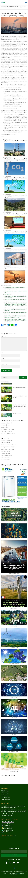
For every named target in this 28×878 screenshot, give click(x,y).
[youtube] (14, 863)
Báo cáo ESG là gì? (8, 294)
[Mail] (22, 863)
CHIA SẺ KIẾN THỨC (5, 457)
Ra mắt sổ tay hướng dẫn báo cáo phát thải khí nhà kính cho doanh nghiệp (15, 214)
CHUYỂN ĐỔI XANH (5, 451)
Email (2, 358)
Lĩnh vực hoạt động (5, 799)
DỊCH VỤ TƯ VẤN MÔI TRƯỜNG (8, 433)
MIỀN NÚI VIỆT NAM (5, 442)
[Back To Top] (14, 868)
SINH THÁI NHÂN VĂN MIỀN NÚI (8, 445)
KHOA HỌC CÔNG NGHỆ (6, 423)
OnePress (18, 873)
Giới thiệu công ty (5, 790)
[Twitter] (18, 863)
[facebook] (6, 863)
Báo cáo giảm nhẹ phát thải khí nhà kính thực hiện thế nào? (15, 250)
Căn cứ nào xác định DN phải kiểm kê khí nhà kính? (15, 141)
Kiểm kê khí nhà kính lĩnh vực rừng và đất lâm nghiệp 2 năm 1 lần (15, 196)
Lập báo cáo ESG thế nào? (7, 815)
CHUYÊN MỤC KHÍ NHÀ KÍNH (7, 429)
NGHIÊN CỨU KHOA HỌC (6, 440)
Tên (2, 353)
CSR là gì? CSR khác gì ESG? (19, 385)
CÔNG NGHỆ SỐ (4, 427)
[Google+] (10, 863)
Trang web (4, 364)
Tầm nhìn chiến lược (5, 797)
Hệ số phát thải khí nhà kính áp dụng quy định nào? (15, 268)
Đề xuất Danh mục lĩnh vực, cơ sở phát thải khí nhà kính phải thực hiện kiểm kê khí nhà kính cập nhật (15, 160)
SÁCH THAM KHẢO (5, 460)
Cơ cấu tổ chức (4, 795)
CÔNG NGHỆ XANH (5, 425)
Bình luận (4, 336)
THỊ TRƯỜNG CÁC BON (6, 431)
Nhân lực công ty (4, 793)
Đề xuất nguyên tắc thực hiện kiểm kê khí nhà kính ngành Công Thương (15, 178)
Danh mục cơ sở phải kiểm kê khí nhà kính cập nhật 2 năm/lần (15, 232)
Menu (26, 2)
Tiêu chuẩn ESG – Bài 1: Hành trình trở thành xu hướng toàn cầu (19, 404)
